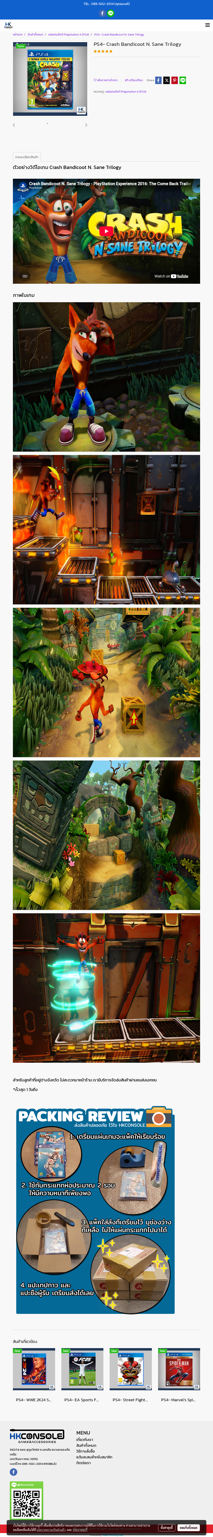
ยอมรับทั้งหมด (188, 1528)
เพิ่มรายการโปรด (107, 80)
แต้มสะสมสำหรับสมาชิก (94, 1457)
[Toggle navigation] (207, 25)
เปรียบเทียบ (135, 80)
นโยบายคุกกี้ (80, 1530)
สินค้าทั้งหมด (86, 1445)
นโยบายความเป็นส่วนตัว (51, 1530)
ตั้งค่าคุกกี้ (167, 1528)
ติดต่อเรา (83, 1463)
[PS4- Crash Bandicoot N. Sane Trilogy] (50, 79)
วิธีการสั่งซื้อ (85, 1451)
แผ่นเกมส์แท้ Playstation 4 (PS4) (125, 91)
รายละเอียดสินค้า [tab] (26, 156)
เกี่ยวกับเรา (84, 1439)
